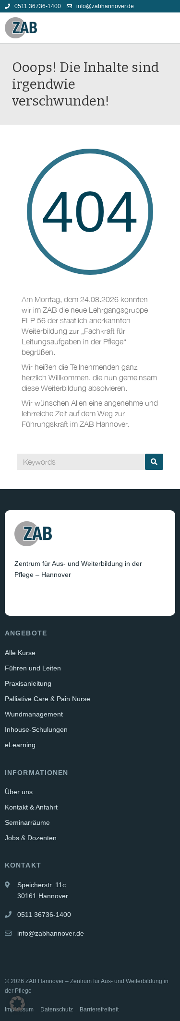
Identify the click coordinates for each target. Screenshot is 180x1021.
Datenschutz (56, 1009)
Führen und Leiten (33, 668)
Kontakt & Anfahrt (31, 807)
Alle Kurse (20, 653)
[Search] (154, 462)
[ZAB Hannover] (21, 27)
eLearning (20, 745)
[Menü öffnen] (167, 27)
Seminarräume (27, 822)
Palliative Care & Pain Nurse (47, 699)
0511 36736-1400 (37, 6)
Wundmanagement (34, 714)
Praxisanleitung (28, 683)
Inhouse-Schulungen (36, 729)
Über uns (19, 792)
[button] (17, 1003)
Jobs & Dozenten (31, 838)
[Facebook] (22, 598)
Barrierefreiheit (99, 1009)
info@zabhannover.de (104, 6)
